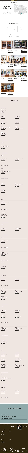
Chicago (15, 50)
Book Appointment (10, 52)
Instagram (10, 439)
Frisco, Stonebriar (3, 364)
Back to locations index (4, 165)
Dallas (2, 64)
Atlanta (2, 50)
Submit (12, 426)
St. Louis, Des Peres (3, 265)
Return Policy (2, 441)
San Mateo (16, 126)
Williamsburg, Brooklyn (16, 65)
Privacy (1, 433)
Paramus (16, 290)
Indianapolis (2, 201)
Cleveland (2, 327)
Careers (9, 431)
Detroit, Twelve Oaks (3, 239)
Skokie (15, 183)
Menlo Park (2, 296)
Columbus (16, 327)
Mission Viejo (2, 126)
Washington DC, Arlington (4, 377)
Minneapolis (2, 252)
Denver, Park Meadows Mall (4, 145)
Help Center (2, 439)
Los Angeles (16, 78)
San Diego (2, 78)
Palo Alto (2, 132)
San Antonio (16, 364)
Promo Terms (2, 435)
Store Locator (4, 16)
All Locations (9, 16)
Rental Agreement (3, 442)
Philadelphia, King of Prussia (4, 340)
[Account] (26, 2)
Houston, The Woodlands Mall (18, 358)
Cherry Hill (2, 290)
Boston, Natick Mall (3, 214)
